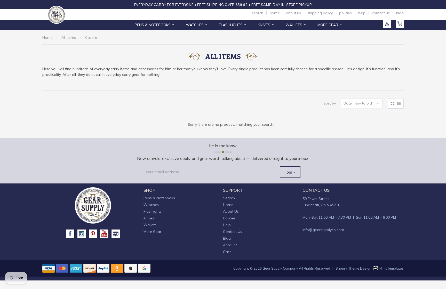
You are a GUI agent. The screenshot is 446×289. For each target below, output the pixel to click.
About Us (293, 13)
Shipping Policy (320, 13)
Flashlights (231, 25)
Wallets (294, 25)
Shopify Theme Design (353, 268)
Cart (400, 24)
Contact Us (381, 13)
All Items (68, 37)
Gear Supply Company (280, 268)
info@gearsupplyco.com (323, 229)
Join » (290, 172)
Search (257, 13)
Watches (195, 25)
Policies (345, 13)
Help (361, 13)
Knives (264, 25)
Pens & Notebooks (153, 25)
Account (387, 24)
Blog (400, 13)
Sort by (329, 103)
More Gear (328, 25)
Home (275, 13)
